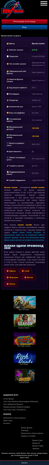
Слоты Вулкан (8, 399)
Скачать (24, 463)
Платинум (24, 430)
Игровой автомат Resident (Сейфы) (16, 407)
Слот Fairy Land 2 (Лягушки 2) (14, 410)
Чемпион (35, 448)
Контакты (6, 423)
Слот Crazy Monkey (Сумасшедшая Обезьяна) (20, 401)
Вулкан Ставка (37, 446)
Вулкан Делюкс (26, 428)
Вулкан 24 (36, 443)
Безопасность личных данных (14, 418)
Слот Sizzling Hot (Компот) (13, 404)
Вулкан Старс (37, 440)
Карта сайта (7, 420)
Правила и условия (28, 436)
